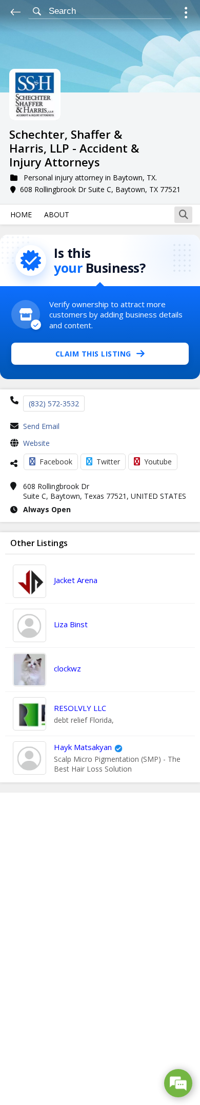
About (56, 214)
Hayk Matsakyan (83, 747)
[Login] (186, 14)
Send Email (41, 426)
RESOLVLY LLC (80, 708)
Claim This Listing (93, 354)
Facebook (55, 461)
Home (21, 214)
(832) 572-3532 (54, 403)
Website (36, 443)
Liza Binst (71, 624)
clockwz (67, 668)
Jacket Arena (75, 580)
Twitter (108, 461)
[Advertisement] (100, 949)
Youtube (158, 461)
